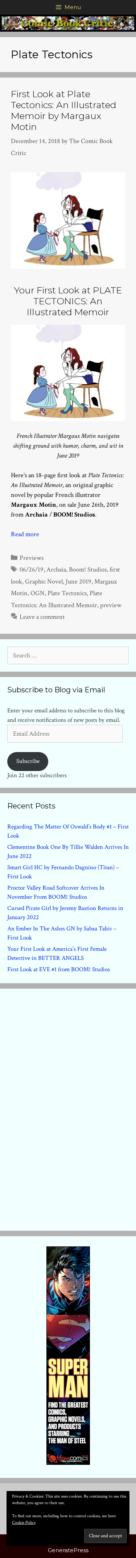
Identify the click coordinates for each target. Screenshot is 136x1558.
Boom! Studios (88, 569)
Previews (32, 558)
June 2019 (78, 581)
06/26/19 (32, 569)
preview (110, 605)
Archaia (56, 569)
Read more (25, 534)
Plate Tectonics (67, 593)
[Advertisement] (68, 1108)
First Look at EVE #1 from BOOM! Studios (58, 969)
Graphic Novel (44, 581)
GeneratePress (68, 1550)
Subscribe (28, 761)
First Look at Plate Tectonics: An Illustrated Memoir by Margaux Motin (63, 110)
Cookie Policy (24, 1522)
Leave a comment (42, 617)
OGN (37, 593)
